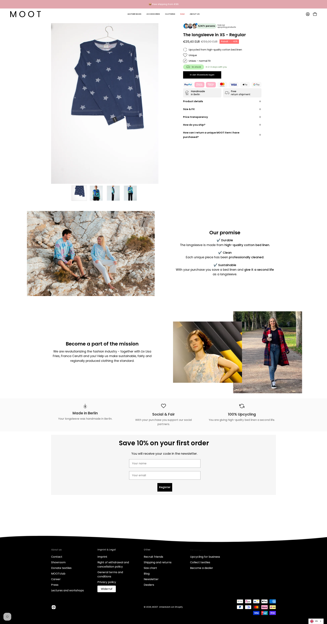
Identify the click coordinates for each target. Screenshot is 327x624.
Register (164, 487)
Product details (193, 101)
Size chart (150, 568)
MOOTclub (58, 574)
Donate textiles (61, 568)
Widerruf (106, 589)
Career (56, 579)
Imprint (102, 557)
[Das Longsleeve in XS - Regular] (79, 193)
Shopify (179, 606)
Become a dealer (201, 568)
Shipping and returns (158, 562)
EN (316, 621)
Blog (147, 574)
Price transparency (195, 117)
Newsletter (151, 579)
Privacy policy (106, 582)
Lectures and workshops (67, 590)
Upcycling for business (205, 557)
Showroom (58, 562)
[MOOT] (25, 14)
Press (54, 585)
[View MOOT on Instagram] (53, 607)
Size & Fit (189, 109)
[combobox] (316, 621)
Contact (56, 557)
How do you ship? (194, 125)
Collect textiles (200, 562)
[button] (134, 14)
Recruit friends (153, 557)
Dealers (149, 585)
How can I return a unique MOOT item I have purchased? (211, 135)
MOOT (155, 606)
